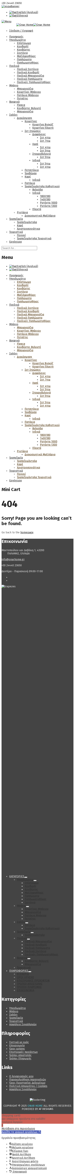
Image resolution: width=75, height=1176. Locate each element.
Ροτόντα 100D (48, 202)
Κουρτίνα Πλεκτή (42, 127)
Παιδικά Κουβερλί (28, 72)
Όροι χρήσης (17, 1048)
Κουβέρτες (23, 49)
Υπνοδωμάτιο (17, 40)
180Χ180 (45, 196)
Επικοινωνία (17, 1045)
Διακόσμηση (24, 118)
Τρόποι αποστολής (20, 1055)
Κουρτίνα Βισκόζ (42, 124)
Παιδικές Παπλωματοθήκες (34, 82)
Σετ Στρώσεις (33, 131)
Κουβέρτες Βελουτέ (29, 108)
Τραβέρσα (31, 173)
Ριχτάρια (22, 212)
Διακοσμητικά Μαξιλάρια (40, 215)
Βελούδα (37, 189)
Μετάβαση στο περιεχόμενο (18, 1128)
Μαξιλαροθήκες (26, 56)
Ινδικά (36, 160)
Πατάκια (30, 183)
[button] (21, 1132)
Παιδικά (14, 66)
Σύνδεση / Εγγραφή (21, 30)
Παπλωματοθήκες (28, 62)
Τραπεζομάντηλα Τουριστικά (34, 238)
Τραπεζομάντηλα (27, 222)
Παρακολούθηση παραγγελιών (27, 1079)
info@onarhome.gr (13, 559)
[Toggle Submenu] (25, 877)
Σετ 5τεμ (45, 150)
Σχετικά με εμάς (19, 1042)
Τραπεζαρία (16, 219)
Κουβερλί (22, 46)
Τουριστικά (16, 232)
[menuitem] (23, 12)
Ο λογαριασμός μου (21, 1076)
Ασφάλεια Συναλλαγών (23, 1024)
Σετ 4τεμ (45, 137)
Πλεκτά (36, 209)
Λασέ (35, 144)
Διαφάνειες (39, 134)
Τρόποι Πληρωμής (20, 1058)
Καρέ (28, 176)
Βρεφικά (14, 101)
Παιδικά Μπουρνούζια (30, 75)
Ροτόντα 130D (48, 206)
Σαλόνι (13, 114)
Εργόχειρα (15, 241)
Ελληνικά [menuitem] (22, 15)
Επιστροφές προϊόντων (23, 1052)
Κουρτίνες (31, 121)
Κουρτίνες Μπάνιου (29, 92)
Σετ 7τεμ (45, 140)
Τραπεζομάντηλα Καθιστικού (42, 186)
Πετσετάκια (32, 170)
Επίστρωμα (24, 43)
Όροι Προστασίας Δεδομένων (27, 1082)
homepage (26, 532)
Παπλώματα (24, 59)
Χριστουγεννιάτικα (28, 228)
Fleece (21, 105)
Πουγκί (21, 235)
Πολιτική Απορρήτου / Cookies (28, 1086)
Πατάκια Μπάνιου (28, 95)
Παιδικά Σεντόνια (27, 69)
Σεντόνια (22, 53)
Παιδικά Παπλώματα (29, 79)
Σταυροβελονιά (41, 153)
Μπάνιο (13, 85)
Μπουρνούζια (25, 88)
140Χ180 (45, 199)
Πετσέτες (22, 98)
